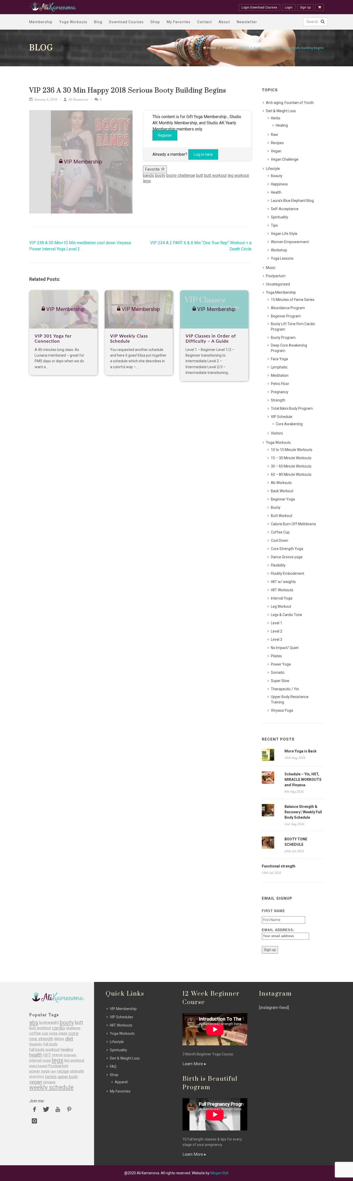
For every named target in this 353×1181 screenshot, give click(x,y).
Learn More (193, 1063)
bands (148, 175)
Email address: (278, 930)
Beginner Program (286, 316)
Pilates (276, 656)
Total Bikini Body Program (292, 408)
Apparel (121, 1082)
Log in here (203, 154)
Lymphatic (279, 367)
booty (160, 175)
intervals (70, 1055)
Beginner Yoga (283, 499)
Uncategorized (278, 284)
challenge (73, 1028)
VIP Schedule (281, 417)
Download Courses (126, 22)
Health (276, 192)
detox (59, 1039)
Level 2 (276, 631)
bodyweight (49, 1022)
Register (165, 135)
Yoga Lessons (282, 258)
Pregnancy (279, 392)
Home (211, 48)
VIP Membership (123, 1009)
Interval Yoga (281, 598)
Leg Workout (281, 606)
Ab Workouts (281, 483)
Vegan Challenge (284, 159)
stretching (36, 1076)
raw (53, 1071)
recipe (63, 1071)
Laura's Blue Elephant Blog (292, 201)
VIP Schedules (121, 1017)
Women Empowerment (290, 242)
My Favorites (178, 22)
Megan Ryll (219, 1173)
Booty (275, 507)
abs (33, 1022)
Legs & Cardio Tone (286, 615)
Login (289, 7)
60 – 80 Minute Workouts (291, 474)
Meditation (279, 375)
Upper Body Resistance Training (290, 699)
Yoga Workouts (73, 22)
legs (147, 181)
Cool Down (279, 540)
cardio (58, 1028)
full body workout (44, 1049)
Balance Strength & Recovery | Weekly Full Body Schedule (303, 812)
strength (77, 1071)
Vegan (276, 151)
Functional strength (278, 866)
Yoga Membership (281, 292)
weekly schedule (51, 1087)
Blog (98, 22)
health (35, 1055)
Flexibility (278, 565)
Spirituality (279, 217)
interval (57, 1055)
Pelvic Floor (280, 384)
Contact (204, 22)
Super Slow (280, 681)
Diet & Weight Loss (281, 111)
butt (199, 175)
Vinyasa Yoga (282, 710)
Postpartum (276, 276)
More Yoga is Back (301, 751)
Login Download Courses (259, 7)
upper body (68, 1077)
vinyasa (49, 1082)
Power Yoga (281, 664)
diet (69, 1039)
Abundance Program (288, 308)
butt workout (215, 175)
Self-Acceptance (284, 209)
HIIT (47, 1055)
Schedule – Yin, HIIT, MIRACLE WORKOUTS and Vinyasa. (303, 779)
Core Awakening (289, 424)
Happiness (279, 184)
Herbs (275, 118)
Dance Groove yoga (286, 557)
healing (67, 1049)
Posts (227, 48)
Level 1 (276, 623)
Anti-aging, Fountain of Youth (290, 103)
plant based (38, 1066)
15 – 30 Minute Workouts (291, 458)
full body (50, 1044)
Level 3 (276, 639)
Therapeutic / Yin (285, 689)
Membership (40, 22)
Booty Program (283, 337)
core (73, 1033)
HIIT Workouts (282, 590)
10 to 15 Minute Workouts (291, 450)
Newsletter (247, 22)
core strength (41, 1039)
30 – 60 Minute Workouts (291, 466)
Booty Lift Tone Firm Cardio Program (293, 326)
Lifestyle (273, 169)
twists (51, 1077)
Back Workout (282, 491)
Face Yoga (279, 359)
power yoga (39, 1071)
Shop (155, 22)
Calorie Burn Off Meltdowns (293, 524)
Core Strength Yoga (287, 549)
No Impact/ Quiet (284, 648)
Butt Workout (281, 516)
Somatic (278, 672)
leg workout (238, 175)
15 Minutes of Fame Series (292, 300)
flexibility (35, 1044)
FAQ (113, 1066)
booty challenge (180, 175)
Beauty (276, 176)
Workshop (279, 250)
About (224, 22)
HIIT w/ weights (283, 582)
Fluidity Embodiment (287, 573)
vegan (35, 1082)
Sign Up (305, 7)
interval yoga (40, 1060)
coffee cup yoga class (48, 1033)
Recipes (277, 143)
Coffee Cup (280, 532)
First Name (273, 911)
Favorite (153, 169)
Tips (274, 225)
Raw (274, 135)
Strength (278, 400)
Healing (282, 125)
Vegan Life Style (284, 234)
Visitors (277, 433)
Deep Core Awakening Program (289, 348)
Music (270, 268)
